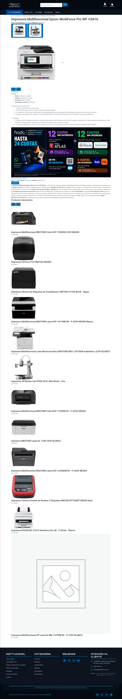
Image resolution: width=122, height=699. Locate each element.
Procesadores (38, 671)
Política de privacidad (12, 668)
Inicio (12, 16)
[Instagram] (69, 660)
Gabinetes (37, 668)
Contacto (8, 677)
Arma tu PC (28, 12)
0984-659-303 (98, 666)
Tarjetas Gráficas (39, 665)
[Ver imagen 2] (35, 31)
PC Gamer (38, 12)
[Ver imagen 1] (19, 31)
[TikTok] (74, 660)
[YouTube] (78, 660)
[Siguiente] (18, 89)
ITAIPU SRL (48, 694)
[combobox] (51, 5)
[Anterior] (13, 89)
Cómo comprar (10, 659)
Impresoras (18, 16)
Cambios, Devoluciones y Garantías (15, 665)
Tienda (57, 12)
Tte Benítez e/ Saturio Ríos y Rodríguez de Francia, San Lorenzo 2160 (104, 662)
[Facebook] (64, 660)
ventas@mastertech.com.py (101, 669)
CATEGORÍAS (15, 12)
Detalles (15, 183)
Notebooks (48, 12)
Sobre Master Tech (11, 662)
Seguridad (9, 671)
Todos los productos (12, 674)
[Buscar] (65, 4)
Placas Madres (38, 674)
